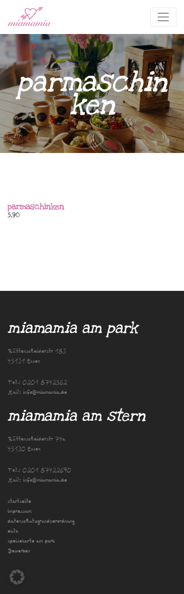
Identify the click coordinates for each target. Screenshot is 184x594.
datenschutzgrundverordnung (41, 521)
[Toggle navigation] (163, 17)
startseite (19, 501)
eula (13, 531)
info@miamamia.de (45, 392)
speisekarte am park (31, 541)
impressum (20, 511)
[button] (17, 577)
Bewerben (19, 551)
